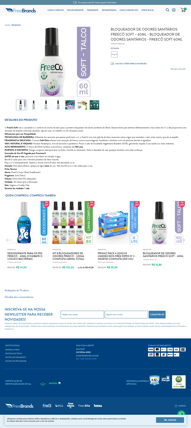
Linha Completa (56, 10)
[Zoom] (21, 105)
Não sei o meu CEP (178, 69)
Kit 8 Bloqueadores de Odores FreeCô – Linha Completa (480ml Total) (68, 256)
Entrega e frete (12, 350)
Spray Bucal (148, 10)
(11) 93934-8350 (83, 351)
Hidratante (92, 10)
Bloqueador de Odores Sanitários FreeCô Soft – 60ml (163, 255)
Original (114, 54)
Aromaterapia (109, 10)
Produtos (16, 25)
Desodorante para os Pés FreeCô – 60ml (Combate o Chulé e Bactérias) (25, 256)
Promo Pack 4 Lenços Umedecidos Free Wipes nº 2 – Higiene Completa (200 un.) (117, 256)
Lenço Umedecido (129, 10)
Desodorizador (75, 10)
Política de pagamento (15, 357)
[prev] (9, 240)
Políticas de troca (13, 353)
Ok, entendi (170, 420)
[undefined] (58, 62)
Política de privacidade (15, 361)
